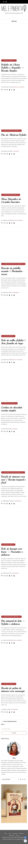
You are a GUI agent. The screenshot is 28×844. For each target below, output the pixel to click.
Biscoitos (7, 403)
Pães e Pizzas (8, 130)
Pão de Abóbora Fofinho (13, 135)
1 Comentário (15, 151)
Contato (17, 835)
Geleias (11, 684)
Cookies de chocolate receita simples (11, 409)
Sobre (10, 833)
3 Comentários (14, 709)
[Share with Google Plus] (11, 89)
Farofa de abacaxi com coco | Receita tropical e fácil (13, 479)
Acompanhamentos (16, 472)
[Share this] (7, 89)
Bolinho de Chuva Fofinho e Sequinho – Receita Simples (12, 67)
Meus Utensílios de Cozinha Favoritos (11, 200)
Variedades (13, 195)
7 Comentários (15, 573)
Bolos (6, 336)
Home (5, 833)
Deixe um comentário (19, 87)
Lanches (11, 60)
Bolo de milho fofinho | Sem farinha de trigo (13, 342)
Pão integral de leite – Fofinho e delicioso (13, 622)
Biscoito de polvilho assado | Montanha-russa (12, 271)
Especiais (7, 195)
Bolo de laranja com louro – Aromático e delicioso (12, 551)
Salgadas (16, 130)
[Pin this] (14, 89)
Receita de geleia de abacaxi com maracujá (12, 689)
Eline (14, 758)
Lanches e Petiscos (10, 264)
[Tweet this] (9, 89)
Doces (6, 60)
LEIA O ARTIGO (6, 779)
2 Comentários (17, 501)
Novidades (15, 833)
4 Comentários (15, 293)
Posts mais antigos (10, 722)
